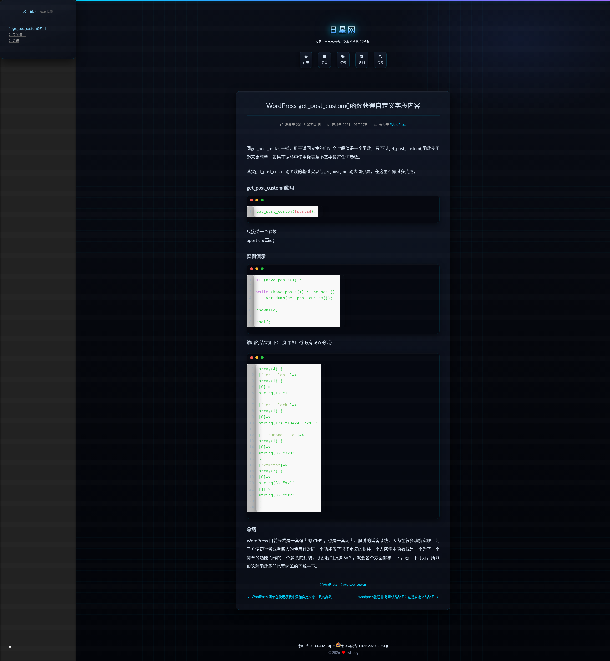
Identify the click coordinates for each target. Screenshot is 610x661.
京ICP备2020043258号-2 (317, 646)
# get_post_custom (354, 584)
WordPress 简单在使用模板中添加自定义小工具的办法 (291, 597)
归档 (362, 62)
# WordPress (328, 584)
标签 (343, 62)
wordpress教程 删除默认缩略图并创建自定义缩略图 (397, 597)
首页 (306, 62)
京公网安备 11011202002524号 (364, 646)
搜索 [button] (380, 62)
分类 (324, 62)
